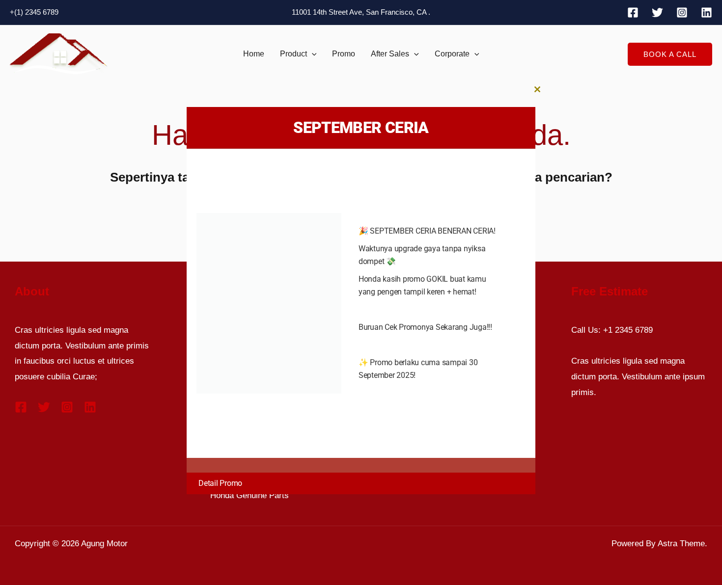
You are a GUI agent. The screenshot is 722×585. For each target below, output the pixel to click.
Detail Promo (220, 483)
